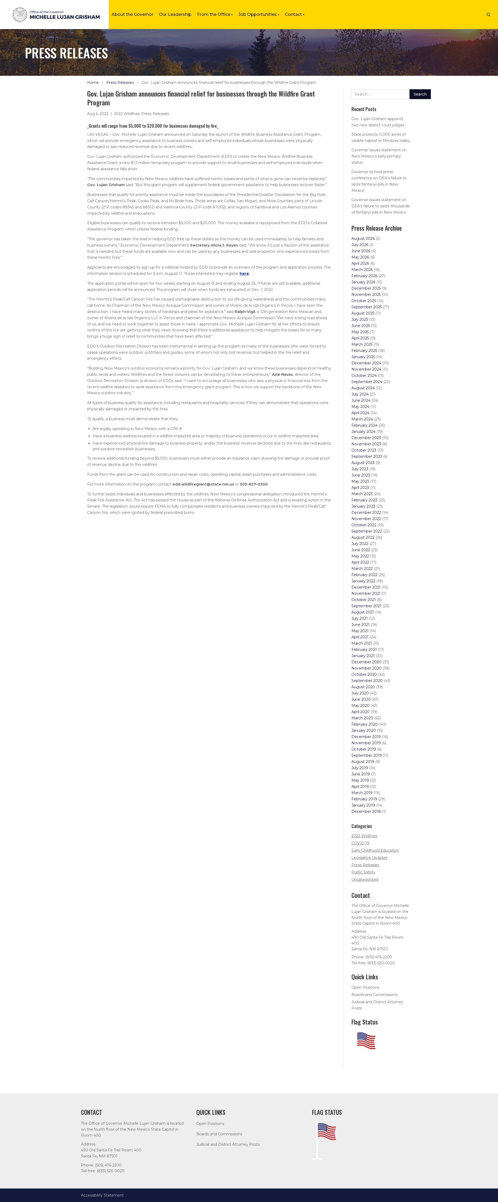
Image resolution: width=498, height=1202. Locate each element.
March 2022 (362, 568)
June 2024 (360, 400)
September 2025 (366, 307)
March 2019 (361, 792)
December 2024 (366, 363)
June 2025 (360, 325)
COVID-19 (360, 843)
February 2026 (364, 276)
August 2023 (363, 462)
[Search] (488, 14)
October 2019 (363, 749)
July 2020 (360, 693)
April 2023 (360, 487)
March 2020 (362, 718)
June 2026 (360, 251)
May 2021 (360, 631)
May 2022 (360, 556)
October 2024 (364, 375)
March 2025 (361, 344)
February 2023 (364, 500)
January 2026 (363, 282)
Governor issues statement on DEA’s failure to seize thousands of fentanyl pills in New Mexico (380, 206)
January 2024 (363, 431)
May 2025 (360, 332)
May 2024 (360, 406)
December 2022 (366, 512)
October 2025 (363, 300)
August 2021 (362, 612)
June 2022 (360, 550)
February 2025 (364, 350)
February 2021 (364, 649)
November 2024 (366, 369)
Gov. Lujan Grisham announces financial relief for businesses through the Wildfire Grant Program (229, 82)
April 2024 (360, 413)
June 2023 (360, 475)
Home (93, 82)
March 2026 (362, 269)
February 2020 (364, 724)
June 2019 (360, 774)
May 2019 (360, 780)
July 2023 (359, 469)
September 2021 (366, 606)
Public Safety (363, 872)
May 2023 (360, 481)
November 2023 (366, 444)
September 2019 (366, 755)
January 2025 (363, 356)
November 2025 (366, 294)
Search (420, 94)
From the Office (215, 14)
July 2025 (359, 319)
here (244, 273)
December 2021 (366, 587)
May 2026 (360, 257)
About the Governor (132, 14)
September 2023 (366, 456)
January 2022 (363, 581)
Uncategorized (364, 879)
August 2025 (362, 313)
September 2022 (366, 531)
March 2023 (362, 493)
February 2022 (364, 574)
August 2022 (363, 537)
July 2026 (359, 244)
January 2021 (363, 655)
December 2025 (366, 288)
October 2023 (363, 450)
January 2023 (363, 506)
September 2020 (367, 680)
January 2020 (363, 730)
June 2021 (360, 624)
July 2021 (359, 618)
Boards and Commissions (374, 994)
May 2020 (360, 705)
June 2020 (361, 699)
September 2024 (366, 381)
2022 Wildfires (127, 113)
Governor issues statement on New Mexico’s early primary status (378, 156)
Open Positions (365, 987)
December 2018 (366, 811)
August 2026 (363, 238)
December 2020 (366, 662)
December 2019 (366, 736)
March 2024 (362, 419)
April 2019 (360, 786)
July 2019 (359, 768)
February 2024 (364, 425)
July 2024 (360, 394)
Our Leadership (175, 14)
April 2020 (360, 711)
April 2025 (360, 338)
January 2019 (363, 805)
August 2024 (363, 388)
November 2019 (366, 743)
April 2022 (360, 562)
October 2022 (363, 525)
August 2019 (362, 761)
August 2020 (363, 687)
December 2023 (366, 437)
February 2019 (364, 799)
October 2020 (364, 674)
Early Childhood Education (375, 850)
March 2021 (361, 643)
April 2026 (360, 263)
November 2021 (366, 593)
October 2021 (363, 599)
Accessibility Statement (102, 1195)
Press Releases (120, 82)
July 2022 (359, 543)
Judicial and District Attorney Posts (228, 1144)
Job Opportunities (258, 14)
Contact (294, 14)
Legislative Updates (369, 857)
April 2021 (360, 637)
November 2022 (366, 518)
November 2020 (366, 668)
